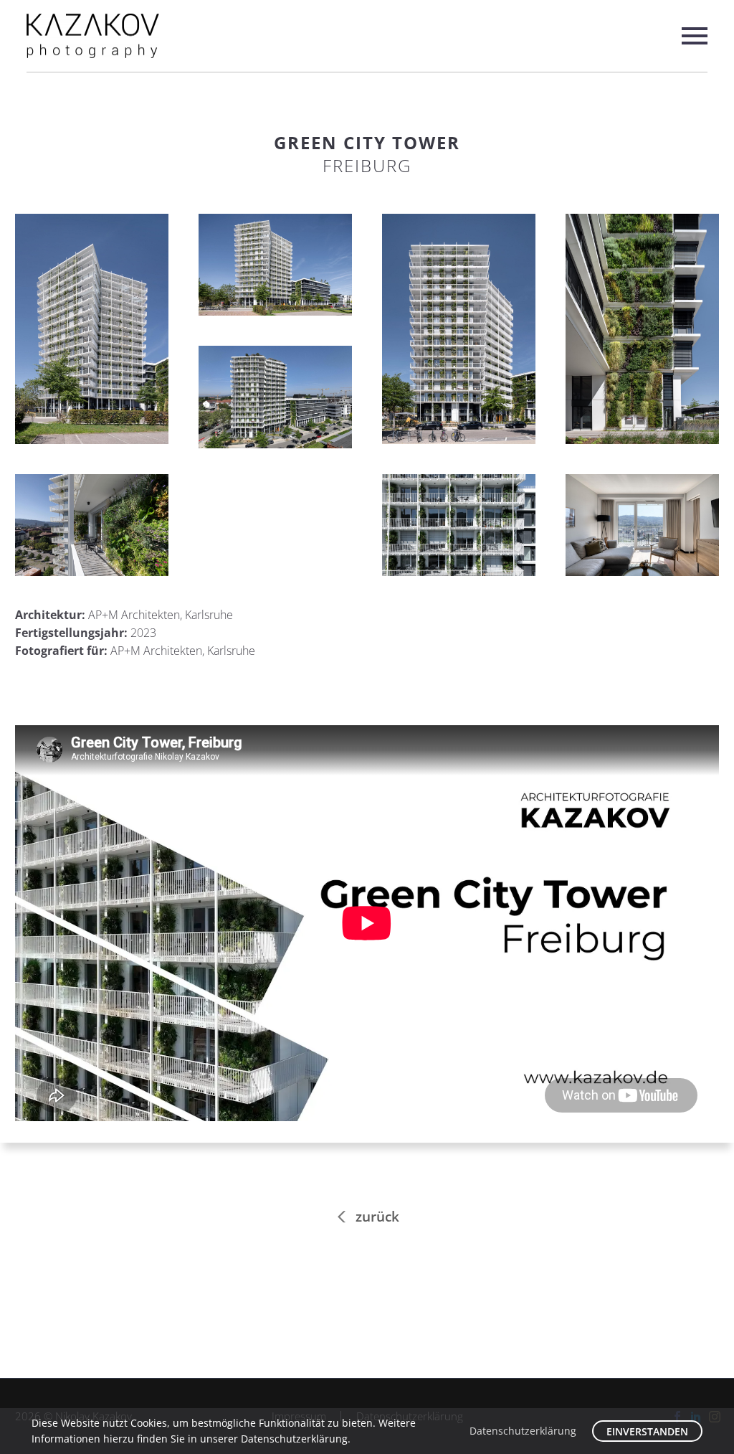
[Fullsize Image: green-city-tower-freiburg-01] (91, 329)
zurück (377, 1216)
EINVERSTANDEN (647, 1431)
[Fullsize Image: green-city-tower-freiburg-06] (91, 525)
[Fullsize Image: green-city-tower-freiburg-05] (275, 397)
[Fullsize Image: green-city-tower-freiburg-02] (275, 265)
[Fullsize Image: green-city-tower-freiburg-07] (458, 525)
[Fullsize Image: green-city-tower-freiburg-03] (458, 329)
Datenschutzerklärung (523, 1431)
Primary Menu (694, 36)
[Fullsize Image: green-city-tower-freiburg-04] (642, 329)
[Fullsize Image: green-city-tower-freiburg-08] (642, 525)
